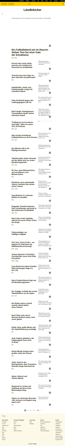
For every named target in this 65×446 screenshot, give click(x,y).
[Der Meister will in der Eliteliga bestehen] (45, 149)
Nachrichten (5, 420)
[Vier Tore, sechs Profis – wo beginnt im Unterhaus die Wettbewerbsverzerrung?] (45, 245)
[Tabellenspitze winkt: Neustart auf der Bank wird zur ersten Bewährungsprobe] (45, 161)
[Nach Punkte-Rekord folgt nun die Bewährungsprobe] (45, 281)
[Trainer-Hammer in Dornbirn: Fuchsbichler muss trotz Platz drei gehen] (45, 257)
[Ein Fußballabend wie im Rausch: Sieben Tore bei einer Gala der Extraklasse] (32, 32)
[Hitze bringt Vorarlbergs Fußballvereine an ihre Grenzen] (45, 137)
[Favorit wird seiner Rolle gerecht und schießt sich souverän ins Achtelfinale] (45, 66)
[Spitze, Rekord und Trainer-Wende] (45, 377)
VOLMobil (33, 0)
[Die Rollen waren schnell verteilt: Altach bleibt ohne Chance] (45, 305)
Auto (51, 0)
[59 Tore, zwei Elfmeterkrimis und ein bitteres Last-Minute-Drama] (45, 173)
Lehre (42, 0)
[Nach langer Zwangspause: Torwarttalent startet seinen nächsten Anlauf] (45, 113)
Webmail (27, 0)
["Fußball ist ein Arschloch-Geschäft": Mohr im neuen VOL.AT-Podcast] (45, 125)
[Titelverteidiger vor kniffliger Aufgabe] (45, 233)
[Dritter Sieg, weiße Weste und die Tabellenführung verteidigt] (45, 329)
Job (38, 0)
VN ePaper (62, 0)
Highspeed (21, 0)
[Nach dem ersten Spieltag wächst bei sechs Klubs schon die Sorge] (45, 221)
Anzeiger (56, 0)
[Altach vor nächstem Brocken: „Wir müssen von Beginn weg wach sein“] (45, 401)
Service (42, 420)
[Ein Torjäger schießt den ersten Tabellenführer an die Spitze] (45, 293)
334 (38, 410)
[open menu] (63, 3)
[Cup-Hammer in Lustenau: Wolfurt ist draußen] (45, 197)
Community (32, 420)
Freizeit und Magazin (19, 420)
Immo (46, 0)
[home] (32, 4)
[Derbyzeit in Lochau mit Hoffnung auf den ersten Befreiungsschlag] (45, 389)
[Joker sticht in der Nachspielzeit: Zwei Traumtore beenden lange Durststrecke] (45, 365)
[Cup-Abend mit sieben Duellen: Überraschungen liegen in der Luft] (45, 269)
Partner (57, 420)
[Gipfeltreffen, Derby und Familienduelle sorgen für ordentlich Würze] (45, 89)
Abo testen (4, 3)
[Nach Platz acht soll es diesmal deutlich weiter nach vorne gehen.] (45, 317)
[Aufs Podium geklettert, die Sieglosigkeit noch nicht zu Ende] (45, 341)
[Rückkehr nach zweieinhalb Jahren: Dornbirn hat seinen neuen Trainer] (45, 185)
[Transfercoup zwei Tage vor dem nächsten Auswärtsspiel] (45, 77)
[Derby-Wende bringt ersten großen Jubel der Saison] (45, 353)
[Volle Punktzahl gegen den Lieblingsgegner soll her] (45, 101)
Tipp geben (11, 3)
